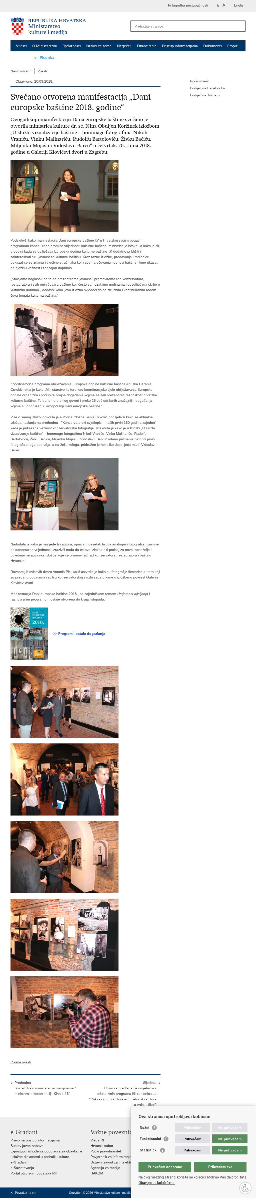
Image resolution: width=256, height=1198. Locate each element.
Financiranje (146, 46)
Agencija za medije (105, 1168)
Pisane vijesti (20, 1062)
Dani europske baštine (76, 240)
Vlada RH (98, 1140)
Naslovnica (19, 71)
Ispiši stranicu (201, 81)
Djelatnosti (71, 46)
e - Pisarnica (44, 57)
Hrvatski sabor (101, 1146)
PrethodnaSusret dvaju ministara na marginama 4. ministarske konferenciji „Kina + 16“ (46, 1088)
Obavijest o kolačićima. (156, 1183)
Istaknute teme (99, 46)
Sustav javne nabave (27, 1146)
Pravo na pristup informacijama (35, 1140)
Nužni (144, 1128)
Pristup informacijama (180, 46)
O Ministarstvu (44, 46)
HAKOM (96, 1173)
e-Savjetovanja (22, 1168)
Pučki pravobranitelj (106, 1151)
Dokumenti (212, 46)
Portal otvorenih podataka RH (33, 1173)
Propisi (232, 46)
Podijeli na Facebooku (207, 88)
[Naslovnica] (69, 26)
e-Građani (18, 1162)
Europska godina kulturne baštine (80, 251)
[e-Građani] (31, 6)
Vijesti (21, 46)
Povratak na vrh (25, 1192)
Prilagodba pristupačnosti (188, 5)
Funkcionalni (150, 1139)
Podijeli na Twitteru (205, 95)
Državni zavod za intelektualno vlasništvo (122, 1162)
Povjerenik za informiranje (111, 1157)
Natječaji (124, 46)
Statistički (149, 1150)
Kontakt (22, 57)
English (240, 5)
